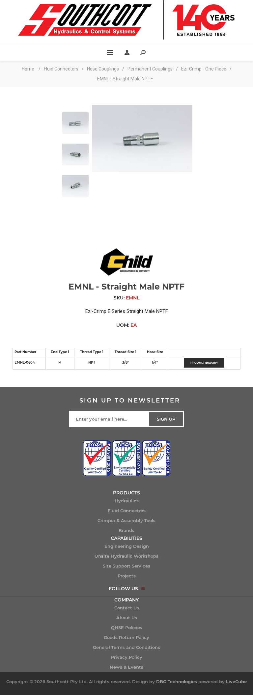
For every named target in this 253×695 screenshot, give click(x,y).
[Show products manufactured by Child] (126, 274)
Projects (127, 575)
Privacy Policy (126, 657)
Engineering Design (126, 546)
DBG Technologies (176, 681)
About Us (126, 617)
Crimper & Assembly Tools (126, 520)
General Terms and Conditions (126, 647)
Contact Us (126, 607)
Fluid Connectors (127, 510)
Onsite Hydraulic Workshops (126, 556)
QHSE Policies (126, 627)
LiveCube (236, 681)
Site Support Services (126, 566)
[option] (75, 120)
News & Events (126, 667)
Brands (126, 530)
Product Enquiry (204, 362)
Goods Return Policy (126, 637)
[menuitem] (126, 501)
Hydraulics (127, 500)
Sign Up (166, 419)
